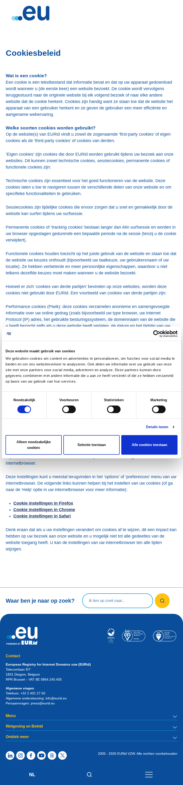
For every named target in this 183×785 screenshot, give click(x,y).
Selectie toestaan (91, 445)
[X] (62, 755)
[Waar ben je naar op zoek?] (162, 600)
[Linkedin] (10, 755)
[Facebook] (31, 755)
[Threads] (52, 755)
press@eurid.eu (43, 703)
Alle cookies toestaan (149, 445)
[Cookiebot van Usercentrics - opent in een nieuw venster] (157, 333)
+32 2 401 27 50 (32, 693)
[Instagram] (20, 755)
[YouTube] (41, 755)
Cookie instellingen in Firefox (43, 503)
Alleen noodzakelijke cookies (33, 445)
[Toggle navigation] (149, 774)
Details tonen (157, 427)
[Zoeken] (89, 774)
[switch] (69, 409)
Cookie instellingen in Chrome (44, 509)
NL (32, 774)
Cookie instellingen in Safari (42, 516)
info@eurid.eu (56, 698)
